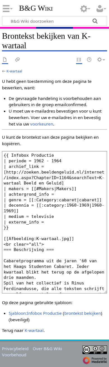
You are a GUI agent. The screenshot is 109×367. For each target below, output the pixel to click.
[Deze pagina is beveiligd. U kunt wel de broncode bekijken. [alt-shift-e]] (79, 60)
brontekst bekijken (82, 313)
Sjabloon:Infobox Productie (35, 313)
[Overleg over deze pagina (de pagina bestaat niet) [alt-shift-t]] (18, 60)
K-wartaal (14, 71)
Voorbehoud (14, 354)
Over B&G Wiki (47, 348)
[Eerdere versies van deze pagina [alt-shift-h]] (89, 60)
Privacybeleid (15, 348)
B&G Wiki (36, 8)
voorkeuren (41, 124)
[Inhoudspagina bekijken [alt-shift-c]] (5, 60)
